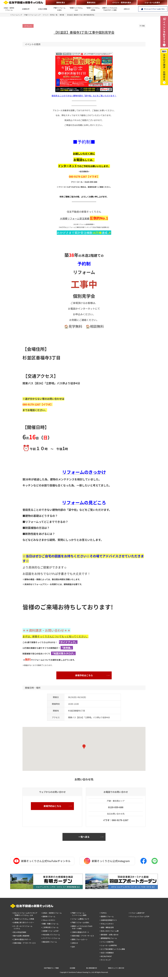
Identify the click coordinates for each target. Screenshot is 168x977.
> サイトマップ (105, 960)
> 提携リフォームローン (78, 939)
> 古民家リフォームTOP (49, 931)
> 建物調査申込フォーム (108, 938)
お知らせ (127, 9)
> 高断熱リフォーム (48, 916)
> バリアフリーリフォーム (50, 938)
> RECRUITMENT (106, 956)
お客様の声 (25, 9)
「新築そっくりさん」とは (76, 9)
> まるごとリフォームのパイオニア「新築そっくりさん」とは (24, 914)
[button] (84, 746)
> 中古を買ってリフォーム (50, 934)
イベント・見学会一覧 (50, 15)
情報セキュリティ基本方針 (116, 968)
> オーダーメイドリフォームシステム (22, 927)
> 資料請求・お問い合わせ (109, 934)
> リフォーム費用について (79, 919)
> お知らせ (74, 943)
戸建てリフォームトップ (32, 15)
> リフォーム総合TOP (136, 913)
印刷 (143, 26)
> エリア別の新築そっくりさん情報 (112, 949)
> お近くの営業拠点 (107, 952)
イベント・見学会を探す (121, 2)
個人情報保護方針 (91, 968)
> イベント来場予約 (107, 942)
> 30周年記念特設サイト (108, 920)
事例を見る (60, 2)
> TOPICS (103, 913)
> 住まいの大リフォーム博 (109, 931)
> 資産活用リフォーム (49, 942)
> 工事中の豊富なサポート (21, 939)
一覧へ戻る (84, 836)
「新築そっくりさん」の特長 (93, 9)
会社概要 (72, 968)
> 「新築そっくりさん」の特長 (23, 919)
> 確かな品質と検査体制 (20, 936)
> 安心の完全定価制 (19, 932)
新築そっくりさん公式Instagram (111, 861)
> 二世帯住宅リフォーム (49, 927)
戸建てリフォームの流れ (59, 9)
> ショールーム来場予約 (108, 945)
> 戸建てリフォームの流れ (79, 922)
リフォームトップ (16, 15)
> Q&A (72, 946)
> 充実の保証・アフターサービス (24, 943)
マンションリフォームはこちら (154, 9)
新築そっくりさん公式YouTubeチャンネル (45, 861)
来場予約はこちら (84, 675)
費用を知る (91, 2)
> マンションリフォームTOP (139, 916)
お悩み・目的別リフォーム (9, 9)
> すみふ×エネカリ (48, 920)
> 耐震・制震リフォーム (49, 924)
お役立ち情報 (42, 9)
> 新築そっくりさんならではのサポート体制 (81, 927)
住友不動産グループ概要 (51, 968)
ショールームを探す (152, 2)
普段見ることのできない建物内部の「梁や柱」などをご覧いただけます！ (84, 95)
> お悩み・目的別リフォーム (51, 913)
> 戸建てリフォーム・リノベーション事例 (78, 914)
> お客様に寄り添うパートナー (23, 922)
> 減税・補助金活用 (107, 927)
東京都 (62, 15)
